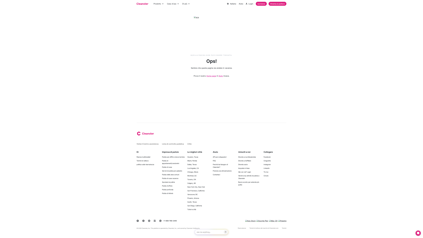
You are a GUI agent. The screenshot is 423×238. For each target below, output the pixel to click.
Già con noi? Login (244, 172)
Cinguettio (267, 161)
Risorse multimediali (143, 157)
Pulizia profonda (167, 190)
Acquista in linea (244, 168)
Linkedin (266, 168)
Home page (211, 76)
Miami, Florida (192, 161)
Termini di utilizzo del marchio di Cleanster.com (264, 228)
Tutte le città (191, 209)
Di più (184, 4)
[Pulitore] (142, 4)
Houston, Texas (192, 157)
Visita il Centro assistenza (148, 144)
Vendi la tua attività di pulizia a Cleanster (248, 177)
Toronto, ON (191, 179)
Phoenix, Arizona (193, 198)
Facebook (267, 157)
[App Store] (250, 221)
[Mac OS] (273, 221)
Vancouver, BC (192, 194)
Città (189, 144)
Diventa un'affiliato (244, 161)
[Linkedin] (149, 221)
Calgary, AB (191, 183)
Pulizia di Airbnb (167, 193)
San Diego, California (194, 206)
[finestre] (282, 221)
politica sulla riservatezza (145, 164)
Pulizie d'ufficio (167, 186)
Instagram (267, 164)
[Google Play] (262, 221)
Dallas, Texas (192, 164)
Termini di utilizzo (143, 161)
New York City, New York (196, 187)
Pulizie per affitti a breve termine (173, 157)
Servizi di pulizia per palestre (172, 171)
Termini (284, 228)
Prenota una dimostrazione (222, 171)
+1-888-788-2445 (170, 221)
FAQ (214, 161)
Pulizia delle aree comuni (170, 175)
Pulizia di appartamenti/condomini (170, 162)
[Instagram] (155, 221)
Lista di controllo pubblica (173, 144)
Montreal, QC (192, 176)
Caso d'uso (171, 4)
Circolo (266, 176)
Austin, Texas (192, 202)
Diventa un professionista (247, 157)
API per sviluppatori (219, 157)
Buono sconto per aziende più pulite (248, 183)
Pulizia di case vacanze (170, 178)
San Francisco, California (196, 191)
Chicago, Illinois (192, 172)
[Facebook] (138, 221)
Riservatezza (242, 228)
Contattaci (216, 175)
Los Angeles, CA (193, 168)
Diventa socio (243, 164)
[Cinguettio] (143, 221)
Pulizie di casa (167, 167)
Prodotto (157, 4)
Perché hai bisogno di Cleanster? (220, 166)
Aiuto (241, 4)
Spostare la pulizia (168, 182)
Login (251, 4)
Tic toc (266, 172)
